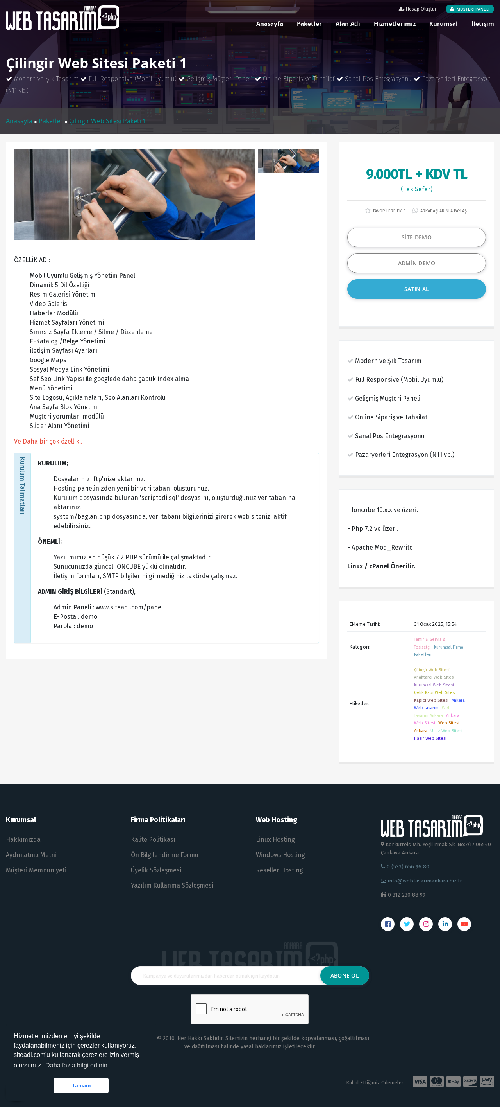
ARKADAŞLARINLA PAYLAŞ (443, 211)
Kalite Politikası (153, 839)
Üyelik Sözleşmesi (156, 870)
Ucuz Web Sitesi (446, 730)
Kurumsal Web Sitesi (434, 685)
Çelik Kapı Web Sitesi (435, 692)
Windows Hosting (280, 855)
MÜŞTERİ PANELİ (472, 9)
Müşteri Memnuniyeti (36, 870)
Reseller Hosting (279, 870)
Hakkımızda (23, 839)
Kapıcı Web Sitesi (431, 700)
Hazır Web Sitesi (430, 738)
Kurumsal (443, 23)
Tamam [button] (81, 1085)
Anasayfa (269, 23)
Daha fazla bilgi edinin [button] (76, 1065)
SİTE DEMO (417, 237)
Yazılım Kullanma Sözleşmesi (172, 885)
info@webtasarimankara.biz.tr (425, 880)
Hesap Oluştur (420, 9)
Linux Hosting (275, 839)
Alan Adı (348, 23)
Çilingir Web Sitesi (432, 669)
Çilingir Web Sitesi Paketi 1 (107, 121)
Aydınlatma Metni (31, 855)
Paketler (309, 23)
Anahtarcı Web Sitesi (434, 677)
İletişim (482, 23)
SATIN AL (416, 289)
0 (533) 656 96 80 (407, 866)
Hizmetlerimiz (395, 23)
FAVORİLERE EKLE (389, 211)
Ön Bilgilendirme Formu (164, 855)
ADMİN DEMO (417, 263)
